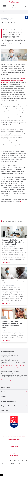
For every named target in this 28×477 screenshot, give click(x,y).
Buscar (14, 7)
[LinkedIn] (8, 22)
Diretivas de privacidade (14, 439)
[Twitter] (5, 22)
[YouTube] (11, 460)
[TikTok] (23, 460)
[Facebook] (2, 22)
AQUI (21, 201)
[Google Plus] (11, 22)
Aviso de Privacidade (14, 443)
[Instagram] (19, 460)
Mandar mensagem (8, 380)
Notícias (5, 11)
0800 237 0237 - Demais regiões (11, 368)
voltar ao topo (14, 455)
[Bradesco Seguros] (14, 1)
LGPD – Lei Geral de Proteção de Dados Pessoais (14, 436)
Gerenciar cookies (14, 446)
